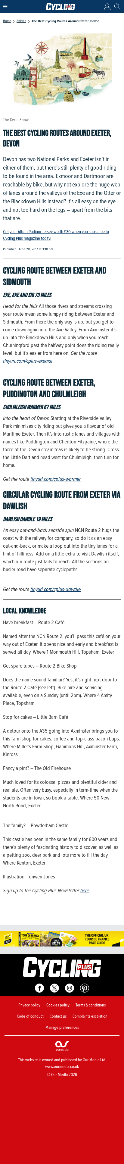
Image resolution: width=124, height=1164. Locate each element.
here (84, 890)
